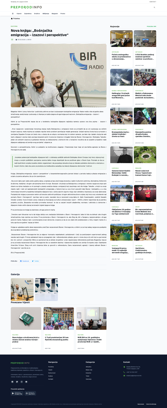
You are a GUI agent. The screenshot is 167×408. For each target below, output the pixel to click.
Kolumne (88, 373)
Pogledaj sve (151, 26)
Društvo (37, 13)
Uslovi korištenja (151, 404)
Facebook (25, 261)
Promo (62, 13)
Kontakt (153, 2)
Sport (137, 207)
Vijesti (19, 13)
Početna (51, 367)
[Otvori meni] (13, 14)
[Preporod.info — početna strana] (26, 7)
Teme (87, 376)
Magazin (55, 13)
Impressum (141, 404)
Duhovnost (139, 91)
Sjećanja (115, 168)
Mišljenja (46, 13)
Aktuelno (115, 52)
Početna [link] (16, 19)
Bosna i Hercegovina (119, 91)
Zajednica (27, 13)
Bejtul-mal (89, 370)
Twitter (36, 261)
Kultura (14, 26)
